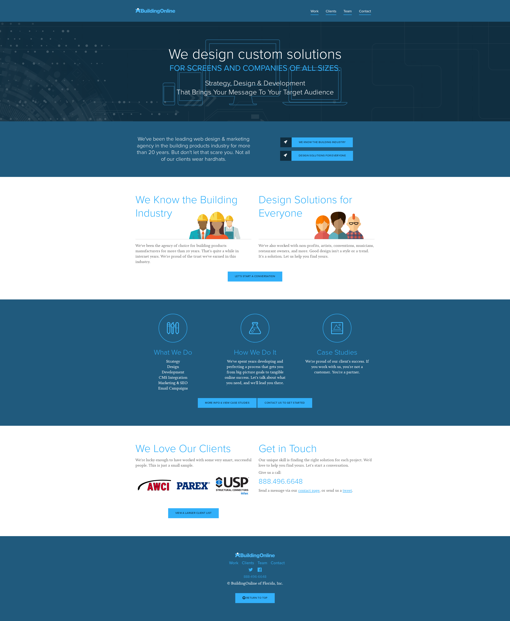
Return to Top (257, 597)
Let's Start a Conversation (255, 276)
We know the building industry (322, 142)
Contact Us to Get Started (285, 402)
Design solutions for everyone (322, 155)
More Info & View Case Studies (227, 402)
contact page (309, 490)
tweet (347, 490)
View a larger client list (193, 513)
